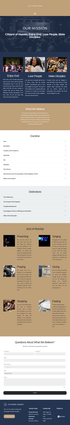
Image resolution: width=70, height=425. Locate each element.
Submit (35, 392)
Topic (5, 370)
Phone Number (7, 364)
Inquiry (5, 377)
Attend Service (9, 416)
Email (5, 357)
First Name (6, 351)
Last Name (37, 351)
